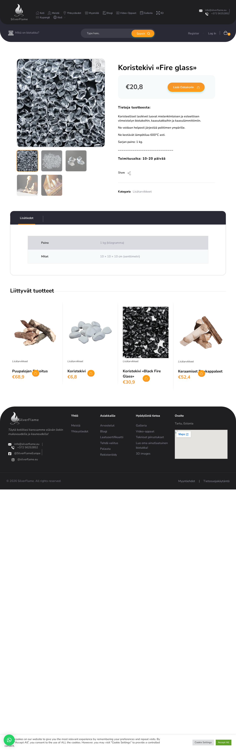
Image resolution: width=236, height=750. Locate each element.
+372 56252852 (220, 13)
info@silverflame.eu (215, 10)
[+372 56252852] (207, 14)
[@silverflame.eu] (13, 459)
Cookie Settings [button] (203, 742)
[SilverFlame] (19, 10)
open (98, 65)
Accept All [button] (223, 742)
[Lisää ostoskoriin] (35, 373)
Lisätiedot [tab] (26, 218)
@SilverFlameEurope (27, 453)
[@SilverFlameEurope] (10, 453)
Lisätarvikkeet (142, 192)
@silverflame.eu (27, 459)
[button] (9, 740)
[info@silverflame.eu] (200, 10)
